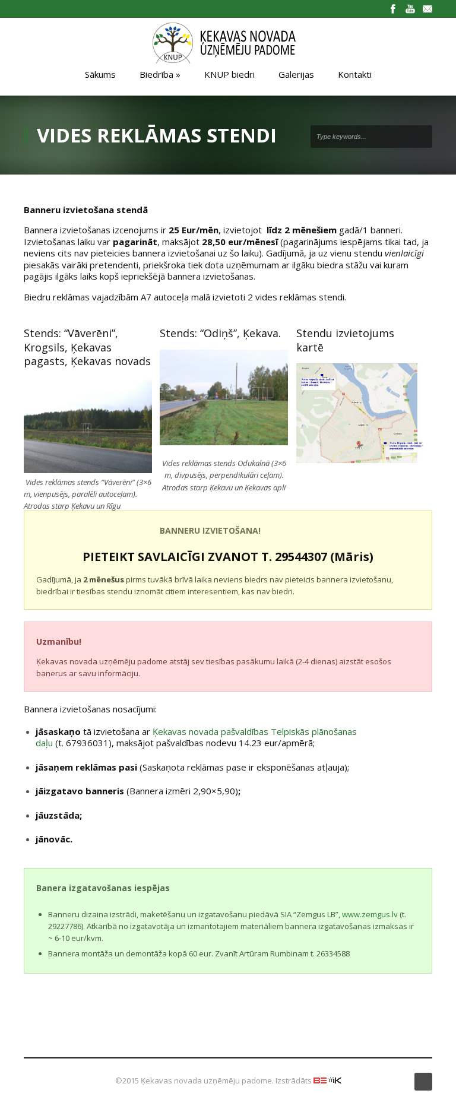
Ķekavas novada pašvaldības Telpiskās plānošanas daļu (196, 737)
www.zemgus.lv (370, 914)
